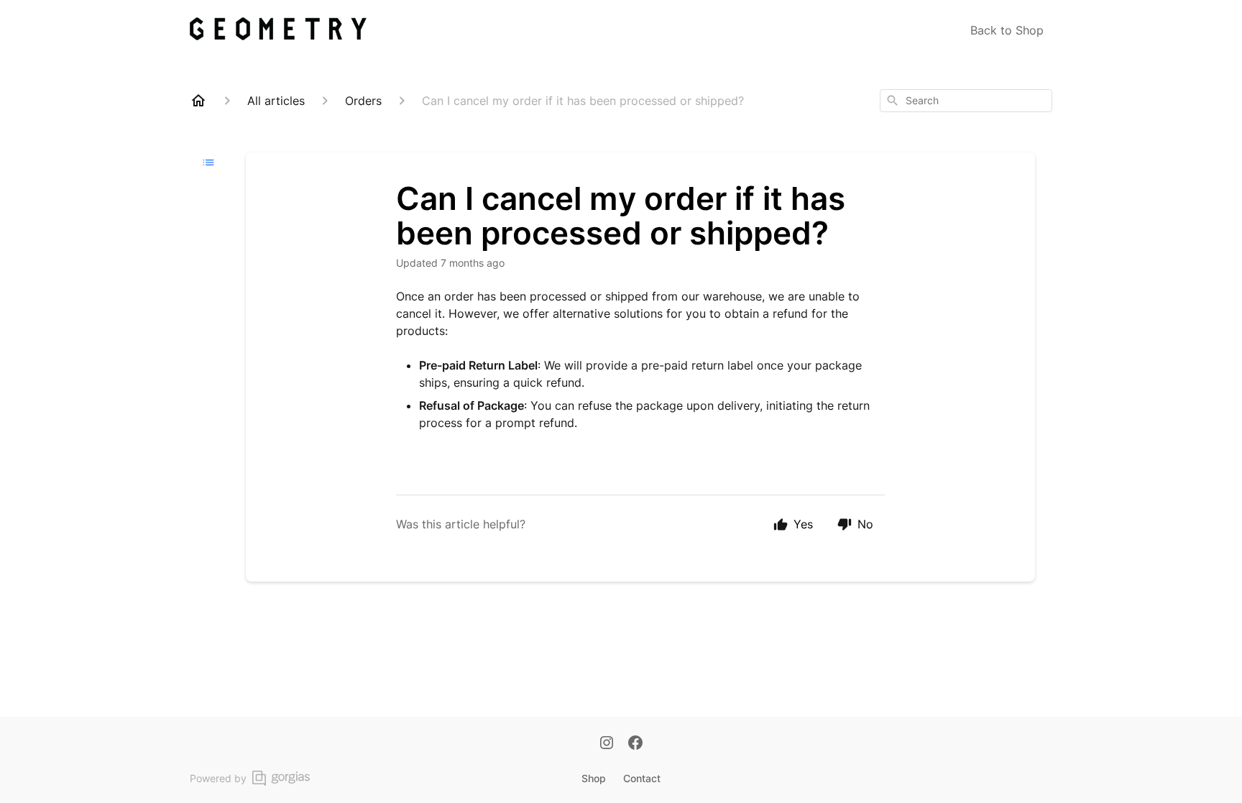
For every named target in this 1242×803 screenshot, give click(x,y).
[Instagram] (606, 744)
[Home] (198, 100)
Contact (642, 778)
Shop (593, 778)
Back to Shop (1007, 30)
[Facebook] (635, 744)
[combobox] (966, 100)
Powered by (218, 778)
